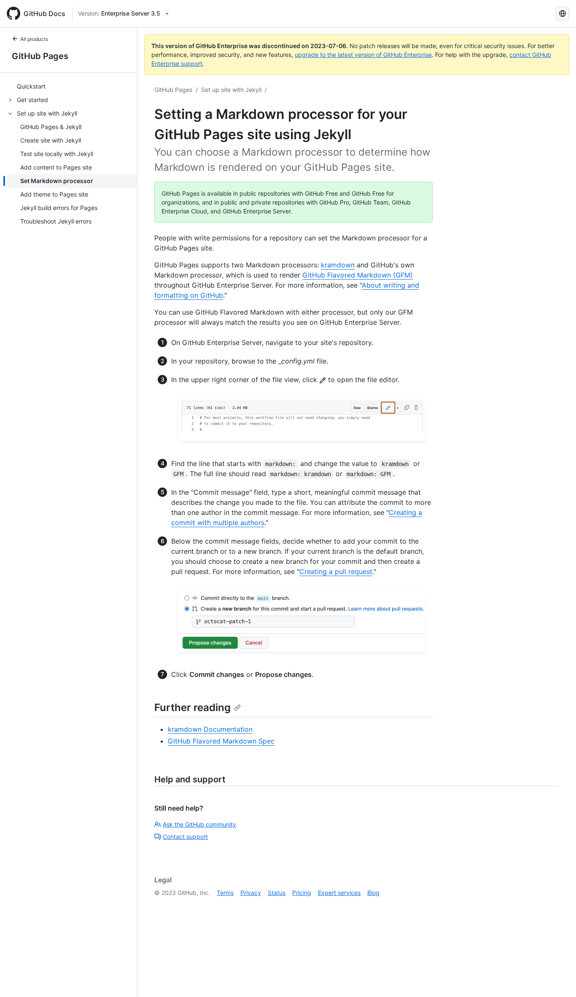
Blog (373, 892)
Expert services (339, 892)
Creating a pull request (335, 571)
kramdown (338, 265)
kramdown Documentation (210, 729)
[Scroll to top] (557, 978)
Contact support (185, 836)
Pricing (301, 892)
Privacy (250, 892)
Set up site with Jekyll (231, 89)
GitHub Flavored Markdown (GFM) (357, 275)
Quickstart (31, 86)
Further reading (192, 707)
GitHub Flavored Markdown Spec (221, 741)
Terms (225, 892)
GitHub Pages (40, 56)
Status (276, 892)
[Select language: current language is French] (562, 13)
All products (34, 39)
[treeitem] (72, 86)
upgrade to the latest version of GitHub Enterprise (363, 54)
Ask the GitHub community (199, 824)
